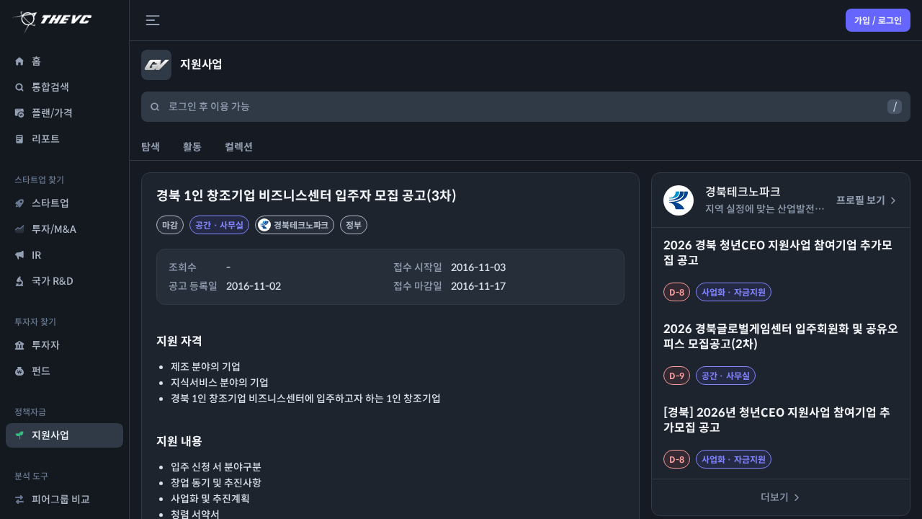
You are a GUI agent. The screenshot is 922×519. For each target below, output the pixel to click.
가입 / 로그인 (878, 20)
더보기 (775, 497)
